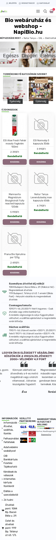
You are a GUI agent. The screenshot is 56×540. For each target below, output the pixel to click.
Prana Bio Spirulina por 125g (14, 256)
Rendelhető (14, 156)
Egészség (15, 101)
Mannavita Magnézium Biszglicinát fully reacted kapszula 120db (14, 200)
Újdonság (41, 101)
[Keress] (45, 11)
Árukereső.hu (46, 434)
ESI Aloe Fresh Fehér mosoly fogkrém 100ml (14, 143)
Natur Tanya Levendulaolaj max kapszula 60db (41, 197)
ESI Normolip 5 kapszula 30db (41, 142)
